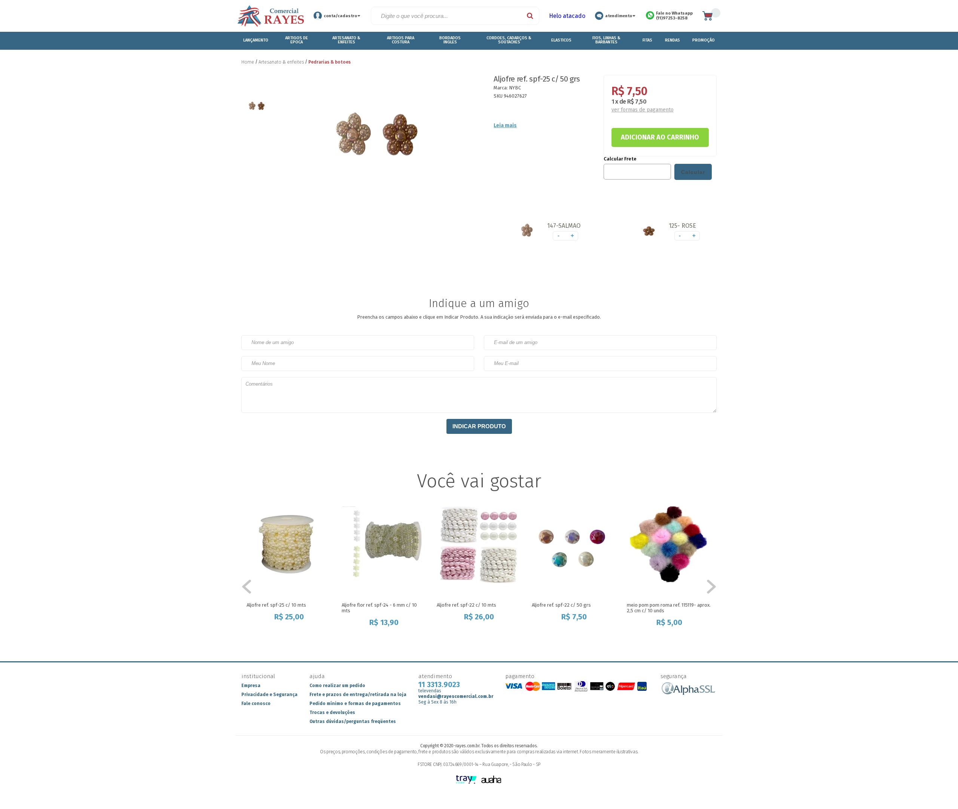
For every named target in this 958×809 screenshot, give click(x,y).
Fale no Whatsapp (674, 16)
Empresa (250, 685)
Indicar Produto (479, 426)
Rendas (672, 40)
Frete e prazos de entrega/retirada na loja (357, 694)
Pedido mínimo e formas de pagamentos (355, 703)
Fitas (647, 40)
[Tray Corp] (466, 780)
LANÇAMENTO (255, 40)
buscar (530, 16)
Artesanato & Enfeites (346, 40)
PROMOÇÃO (703, 40)
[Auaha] (491, 780)
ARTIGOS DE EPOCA (296, 40)
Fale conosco (256, 703)
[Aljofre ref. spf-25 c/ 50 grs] (527, 232)
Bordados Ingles (450, 40)
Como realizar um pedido (337, 685)
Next (707, 586)
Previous (250, 586)
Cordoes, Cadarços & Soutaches (508, 40)
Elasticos (561, 40)
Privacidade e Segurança (269, 694)
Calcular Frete (620, 159)
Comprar (288, 632)
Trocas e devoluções (332, 712)
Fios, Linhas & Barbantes (606, 40)
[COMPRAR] (660, 137)
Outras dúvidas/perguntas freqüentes (352, 721)
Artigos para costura (400, 40)
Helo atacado (567, 15)
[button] (550, 232)
